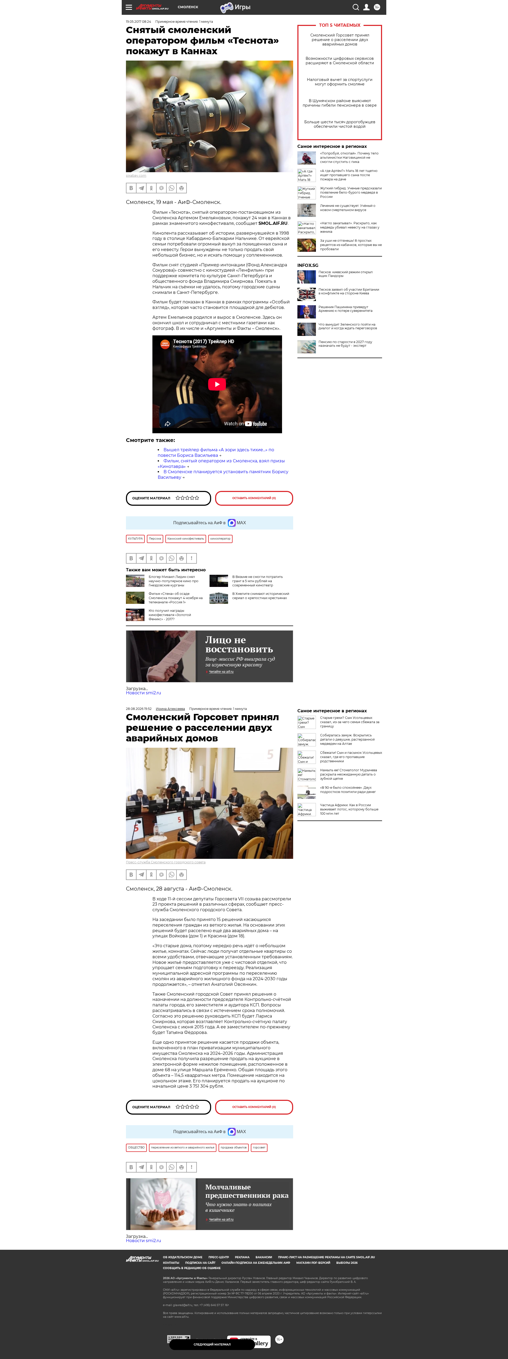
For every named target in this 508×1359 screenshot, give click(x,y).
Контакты (171, 1263)
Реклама (242, 1257)
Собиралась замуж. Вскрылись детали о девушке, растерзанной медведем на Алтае (347, 739)
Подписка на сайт (200, 1263)
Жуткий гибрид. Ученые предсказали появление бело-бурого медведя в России (351, 192)
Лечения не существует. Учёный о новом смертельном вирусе (347, 208)
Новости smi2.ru (143, 692)
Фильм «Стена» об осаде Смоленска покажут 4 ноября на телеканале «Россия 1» (176, 598)
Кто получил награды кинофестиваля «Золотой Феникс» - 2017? (170, 615)
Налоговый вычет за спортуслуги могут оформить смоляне (340, 81)
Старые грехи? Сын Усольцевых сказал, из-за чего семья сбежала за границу (349, 722)
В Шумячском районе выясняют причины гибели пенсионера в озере (340, 103)
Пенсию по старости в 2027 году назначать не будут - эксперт (345, 344)
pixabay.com (136, 175)
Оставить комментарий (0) (254, 498)
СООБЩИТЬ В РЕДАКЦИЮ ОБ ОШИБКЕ (192, 1268)
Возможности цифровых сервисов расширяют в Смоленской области (340, 60)
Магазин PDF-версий (313, 1263)
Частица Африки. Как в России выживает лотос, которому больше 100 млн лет (349, 809)
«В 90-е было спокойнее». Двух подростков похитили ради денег (348, 790)
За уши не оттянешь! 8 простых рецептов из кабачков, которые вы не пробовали (351, 245)
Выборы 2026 (346, 1263)
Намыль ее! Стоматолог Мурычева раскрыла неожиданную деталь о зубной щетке (348, 774)
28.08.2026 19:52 (139, 709)
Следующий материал (212, 1344)
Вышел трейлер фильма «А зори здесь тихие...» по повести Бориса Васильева (216, 452)
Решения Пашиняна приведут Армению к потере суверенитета (346, 309)
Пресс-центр (218, 1257)
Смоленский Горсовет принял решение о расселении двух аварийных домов (339, 40)
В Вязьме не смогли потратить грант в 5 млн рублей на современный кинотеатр (257, 581)
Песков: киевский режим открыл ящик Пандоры (346, 274)
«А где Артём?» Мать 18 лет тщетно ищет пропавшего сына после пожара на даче (349, 175)
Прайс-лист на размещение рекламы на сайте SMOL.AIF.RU (326, 1257)
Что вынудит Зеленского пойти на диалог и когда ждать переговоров (348, 326)
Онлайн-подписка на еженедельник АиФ (255, 1263)
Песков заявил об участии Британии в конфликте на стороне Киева (349, 291)
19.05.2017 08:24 (138, 22)
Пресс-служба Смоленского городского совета (166, 862)
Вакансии (264, 1257)
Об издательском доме (182, 1257)
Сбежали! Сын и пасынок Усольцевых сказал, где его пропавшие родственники (351, 757)
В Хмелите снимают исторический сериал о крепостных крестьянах (260, 596)
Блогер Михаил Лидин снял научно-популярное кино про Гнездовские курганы (173, 581)
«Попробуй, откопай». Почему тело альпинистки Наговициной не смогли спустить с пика (349, 157)
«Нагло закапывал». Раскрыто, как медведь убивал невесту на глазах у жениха (349, 227)
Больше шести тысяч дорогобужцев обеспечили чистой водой (339, 124)
